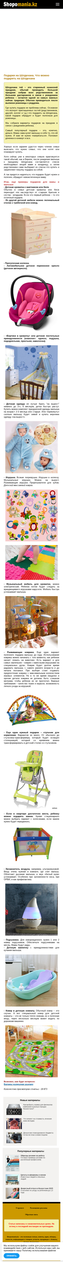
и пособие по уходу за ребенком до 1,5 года (37, 1190)
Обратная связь (31, 1215)
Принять (12, 1256)
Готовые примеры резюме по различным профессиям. (33, 1158)
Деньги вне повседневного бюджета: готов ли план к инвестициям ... (38, 1135)
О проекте (20, 1208)
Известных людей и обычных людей (33, 1177)
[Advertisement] (31, 41)
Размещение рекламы (38, 1208)
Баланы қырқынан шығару (18, 1084)
